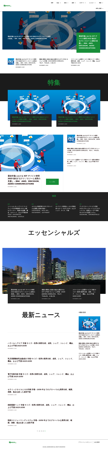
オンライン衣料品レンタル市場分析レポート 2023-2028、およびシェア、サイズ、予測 (66, 208)
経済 (73, 2)
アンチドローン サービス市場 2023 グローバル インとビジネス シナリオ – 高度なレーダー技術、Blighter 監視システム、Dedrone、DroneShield (90, 210)
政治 (65, 2)
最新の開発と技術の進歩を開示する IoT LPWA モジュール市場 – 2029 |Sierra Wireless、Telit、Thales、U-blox (53, 61)
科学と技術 (98, 8)
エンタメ (91, 2)
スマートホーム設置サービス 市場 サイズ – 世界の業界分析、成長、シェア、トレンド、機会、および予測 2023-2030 (85, 61)
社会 (58, 2)
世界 (52, 2)
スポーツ (81, 2)
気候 (100, 2)
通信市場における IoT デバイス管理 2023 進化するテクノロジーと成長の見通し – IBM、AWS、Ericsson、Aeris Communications (30, 119)
